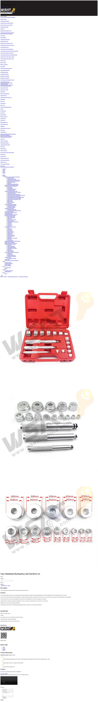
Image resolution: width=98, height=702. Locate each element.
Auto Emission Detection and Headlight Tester (15, 197)
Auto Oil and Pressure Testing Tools (13, 196)
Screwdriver (9, 229)
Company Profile (8, 262)
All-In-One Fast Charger (11, 256)
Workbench (9, 237)
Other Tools (9, 239)
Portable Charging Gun (11, 255)
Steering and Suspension (11, 219)
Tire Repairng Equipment (11, 189)
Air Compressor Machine (11, 258)
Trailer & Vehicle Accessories (10, 244)
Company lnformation (9, 270)
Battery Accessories (10, 202)
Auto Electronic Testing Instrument (13, 194)
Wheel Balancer (10, 188)
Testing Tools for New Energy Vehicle (14, 198)
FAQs (4, 272)
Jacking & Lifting (10, 177)
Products (4, 168)
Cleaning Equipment (8, 213)
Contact (4, 171)
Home (4, 174)
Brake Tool (9, 225)
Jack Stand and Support (11, 178)
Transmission (9, 222)
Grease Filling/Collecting (11, 205)
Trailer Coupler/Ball (10, 246)
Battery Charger (10, 201)
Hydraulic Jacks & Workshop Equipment (12, 176)
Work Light (9, 249)
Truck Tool (9, 223)
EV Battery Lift (10, 254)
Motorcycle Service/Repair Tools (11, 243)
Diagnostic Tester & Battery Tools (11, 191)
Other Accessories (10, 251)
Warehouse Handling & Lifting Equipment (12, 241)
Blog (6, 268)
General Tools (9, 224)
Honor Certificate (8, 265)
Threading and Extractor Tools (12, 221)
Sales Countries (8, 264)
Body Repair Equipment (9, 211)
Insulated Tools (10, 232)
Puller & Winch (10, 250)
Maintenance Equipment (9, 208)
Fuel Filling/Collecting (11, 207)
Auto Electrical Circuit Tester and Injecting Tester (16, 195)
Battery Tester (9, 200)
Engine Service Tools (11, 217)
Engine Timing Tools (11, 216)
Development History (9, 263)
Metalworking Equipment (9, 242)
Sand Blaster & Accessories (12, 238)
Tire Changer (9, 187)
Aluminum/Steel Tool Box (12, 248)
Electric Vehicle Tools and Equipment (11, 252)
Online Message (8, 271)
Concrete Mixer (10, 240)
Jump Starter (9, 203)
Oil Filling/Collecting (11, 206)
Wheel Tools (9, 218)
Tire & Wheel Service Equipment (11, 186)
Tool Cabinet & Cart (11, 236)
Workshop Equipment (11, 182)
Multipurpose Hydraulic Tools (12, 184)
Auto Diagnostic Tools (11, 193)
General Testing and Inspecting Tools (14, 199)
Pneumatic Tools (8, 257)
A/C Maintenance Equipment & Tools (14, 210)
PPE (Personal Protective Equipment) (11, 260)
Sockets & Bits (10, 228)
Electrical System (10, 220)
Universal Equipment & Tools (10, 226)
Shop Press (9, 183)
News (4, 170)
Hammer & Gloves (10, 231)
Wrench (8, 227)
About (4, 169)
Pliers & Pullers (10, 230)
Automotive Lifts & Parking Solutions (12, 185)
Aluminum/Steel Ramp (11, 247)
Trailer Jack (9, 245)
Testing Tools (9, 253)
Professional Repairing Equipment (11, 214)
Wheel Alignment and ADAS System (14, 192)
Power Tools (7, 259)
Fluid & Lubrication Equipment (10, 204)
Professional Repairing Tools (10, 215)
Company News (8, 267)
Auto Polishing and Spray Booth (11, 212)
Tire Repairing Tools (11, 190)
